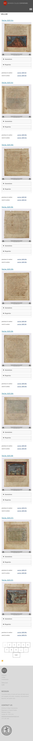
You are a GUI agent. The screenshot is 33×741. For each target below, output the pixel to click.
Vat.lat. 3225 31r (21, 72)
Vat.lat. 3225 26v (22, 632)
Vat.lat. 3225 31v (22, 137)
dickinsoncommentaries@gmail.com (10, 716)
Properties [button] (8, 64)
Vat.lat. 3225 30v (22, 135)
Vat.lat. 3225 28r (21, 446)
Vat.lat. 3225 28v (22, 383)
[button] (16, 39)
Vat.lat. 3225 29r (21, 321)
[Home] (15, 3)
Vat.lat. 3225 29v (22, 259)
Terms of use (5, 682)
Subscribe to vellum (2, 660)
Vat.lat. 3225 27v (22, 508)
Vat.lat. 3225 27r (21, 570)
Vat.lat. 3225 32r (21, 75)
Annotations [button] (8, 59)
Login (3, 684)
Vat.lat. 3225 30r (21, 197)
